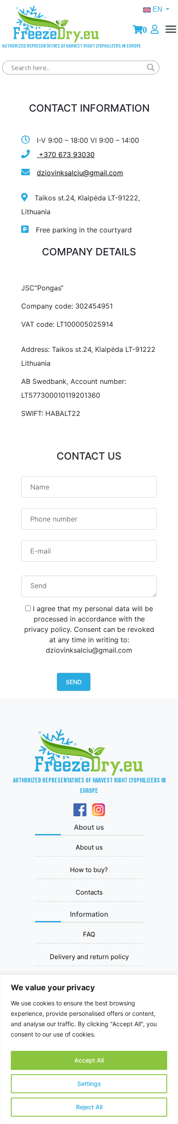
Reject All (89, 1107)
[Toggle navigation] (170, 37)
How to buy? (89, 870)
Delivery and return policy (89, 957)
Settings (89, 1083)
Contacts (89, 892)
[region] (89, 1049)
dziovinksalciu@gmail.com (80, 172)
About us (89, 847)
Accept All (89, 1060)
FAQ (89, 934)
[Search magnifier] (151, 67)
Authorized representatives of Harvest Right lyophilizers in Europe (56, 45)
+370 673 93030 (66, 154)
